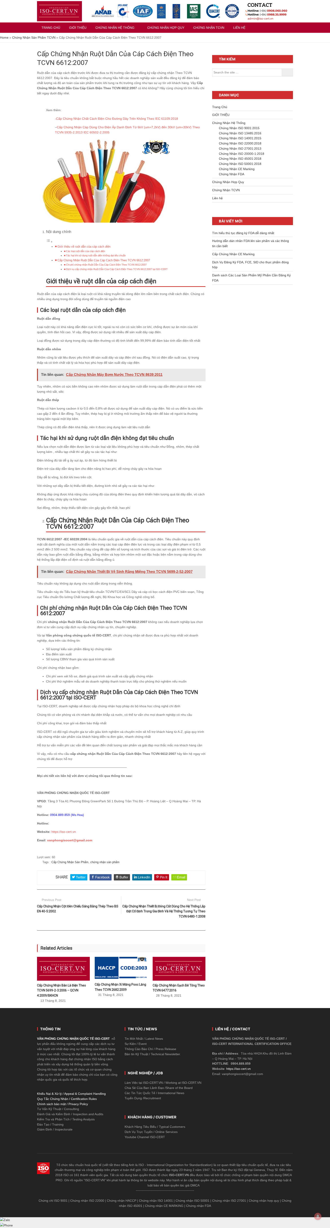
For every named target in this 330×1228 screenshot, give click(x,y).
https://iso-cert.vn (63, 831)
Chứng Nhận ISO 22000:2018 (240, 143)
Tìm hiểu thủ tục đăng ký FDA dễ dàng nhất (243, 233)
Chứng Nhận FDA (231, 174)
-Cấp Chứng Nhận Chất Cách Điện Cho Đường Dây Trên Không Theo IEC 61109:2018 (116, 118)
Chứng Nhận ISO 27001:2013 (240, 148)
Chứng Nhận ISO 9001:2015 (239, 128)
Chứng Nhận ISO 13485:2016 (240, 133)
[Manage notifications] (317, 1216)
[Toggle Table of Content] (49, 242)
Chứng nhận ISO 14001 (156, 1200)
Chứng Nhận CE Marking (237, 169)
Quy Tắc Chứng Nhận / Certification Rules (67, 1099)
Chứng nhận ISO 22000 (87, 1200)
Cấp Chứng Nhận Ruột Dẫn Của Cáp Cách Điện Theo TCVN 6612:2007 (103, 260)
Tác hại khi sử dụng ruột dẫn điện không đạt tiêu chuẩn (96, 255)
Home (4, 37)
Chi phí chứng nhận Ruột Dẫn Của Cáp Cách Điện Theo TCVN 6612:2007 (106, 264)
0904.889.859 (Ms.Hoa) (67, 815)
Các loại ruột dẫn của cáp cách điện (85, 251)
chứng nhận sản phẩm (104, 862)
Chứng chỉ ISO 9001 (53, 1200)
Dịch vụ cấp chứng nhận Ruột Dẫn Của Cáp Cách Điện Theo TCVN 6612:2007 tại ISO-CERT (117, 269)
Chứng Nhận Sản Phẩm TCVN (33, 37)
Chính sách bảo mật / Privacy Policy (62, 1104)
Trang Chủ (219, 107)
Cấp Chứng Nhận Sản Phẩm (69, 862)
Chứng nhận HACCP (121, 1200)
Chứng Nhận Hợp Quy (228, 182)
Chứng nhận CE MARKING (164, 1206)
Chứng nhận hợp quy (264, 1200)
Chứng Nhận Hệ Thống (228, 123)
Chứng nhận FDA (198, 1206)
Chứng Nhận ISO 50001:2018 (240, 164)
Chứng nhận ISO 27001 (229, 1200)
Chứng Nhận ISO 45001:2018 (240, 158)
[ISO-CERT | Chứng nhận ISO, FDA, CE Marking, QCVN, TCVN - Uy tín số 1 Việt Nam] (59, 11)
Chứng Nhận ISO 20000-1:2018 (241, 153)
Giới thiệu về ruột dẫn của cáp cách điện (83, 246)
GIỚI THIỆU (220, 115)
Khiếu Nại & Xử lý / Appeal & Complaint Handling (71, 1093)
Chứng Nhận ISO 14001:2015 (240, 138)
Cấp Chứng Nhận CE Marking (233, 254)
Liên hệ (217, 198)
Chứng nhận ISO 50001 (192, 1200)
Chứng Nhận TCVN (226, 190)
